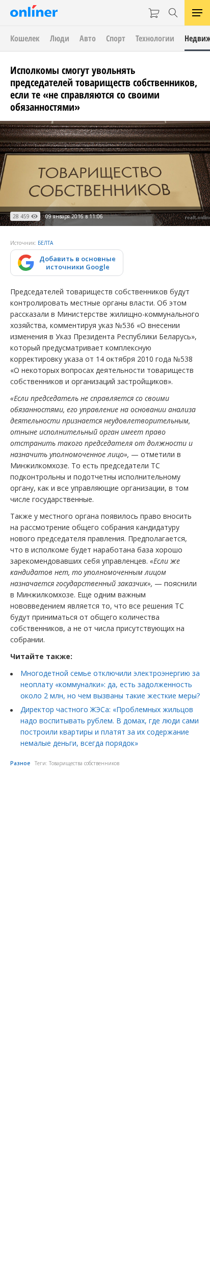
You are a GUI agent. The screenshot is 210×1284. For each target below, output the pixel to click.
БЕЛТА (45, 242)
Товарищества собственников (84, 763)
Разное (20, 763)
